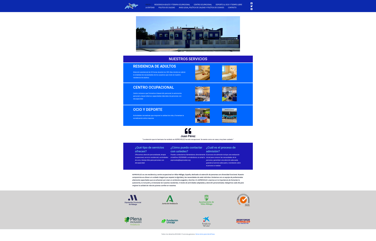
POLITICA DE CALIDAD (166, 7)
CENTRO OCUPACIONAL (203, 4)
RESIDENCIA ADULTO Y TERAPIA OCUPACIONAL (172, 4)
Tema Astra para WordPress (205, 234)
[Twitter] (251, 6)
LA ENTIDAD (150, 7)
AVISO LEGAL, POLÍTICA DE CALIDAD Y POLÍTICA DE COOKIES (201, 7)
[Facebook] (251, 3)
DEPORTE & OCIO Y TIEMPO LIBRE (229, 4)
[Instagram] (251, 9)
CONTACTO (232, 7)
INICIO (147, 4)
